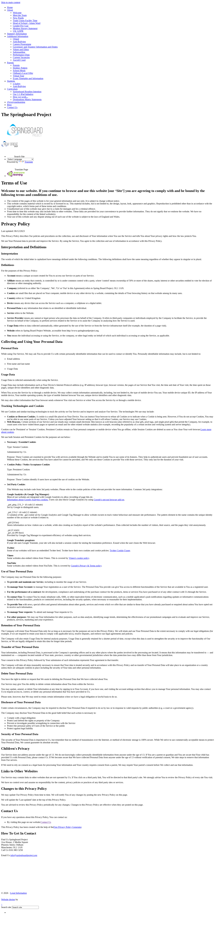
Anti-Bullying (19, 41)
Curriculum (12, 89)
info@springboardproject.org (23, 855)
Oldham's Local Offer (23, 73)
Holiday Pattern (20, 68)
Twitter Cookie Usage (120, 550)
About (10, 10)
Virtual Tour (18, 76)
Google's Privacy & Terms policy (86, 565)
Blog (9, 105)
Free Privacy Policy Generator (67, 827)
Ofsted (16, 39)
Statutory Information (17, 33)
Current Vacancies (21, 57)
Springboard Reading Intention (27, 91)
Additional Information (17, 36)
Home (10, 7)
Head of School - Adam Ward (26, 23)
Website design (8, 899)
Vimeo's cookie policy (79, 558)
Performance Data (21, 55)
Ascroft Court (19, 60)
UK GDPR (18, 31)
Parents (10, 62)
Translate (29, 162)
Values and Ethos (21, 49)
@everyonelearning (16, 102)
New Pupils (18, 18)
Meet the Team (20, 15)
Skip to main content (10, 2)
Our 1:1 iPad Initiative (23, 94)
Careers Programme (22, 44)
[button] (10, 153)
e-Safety (16, 83)
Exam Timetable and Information (28, 78)
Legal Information (18, 893)
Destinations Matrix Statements (27, 99)
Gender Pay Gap (20, 26)
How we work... (20, 97)
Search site (6, 907)
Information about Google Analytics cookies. (27, 499)
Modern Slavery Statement (25, 28)
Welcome (17, 12)
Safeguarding (19, 52)
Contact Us (12, 107)
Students (11, 81)
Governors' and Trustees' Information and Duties (35, 47)
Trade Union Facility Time (25, 20)
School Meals (19, 70)
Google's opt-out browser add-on (109, 499)
